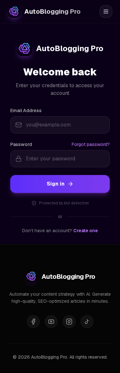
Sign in (56, 183)
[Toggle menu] (106, 11)
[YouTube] (51, 321)
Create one (85, 230)
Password (21, 144)
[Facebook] (33, 321)
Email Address (26, 110)
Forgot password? (91, 144)
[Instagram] (69, 321)
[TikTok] (87, 321)
